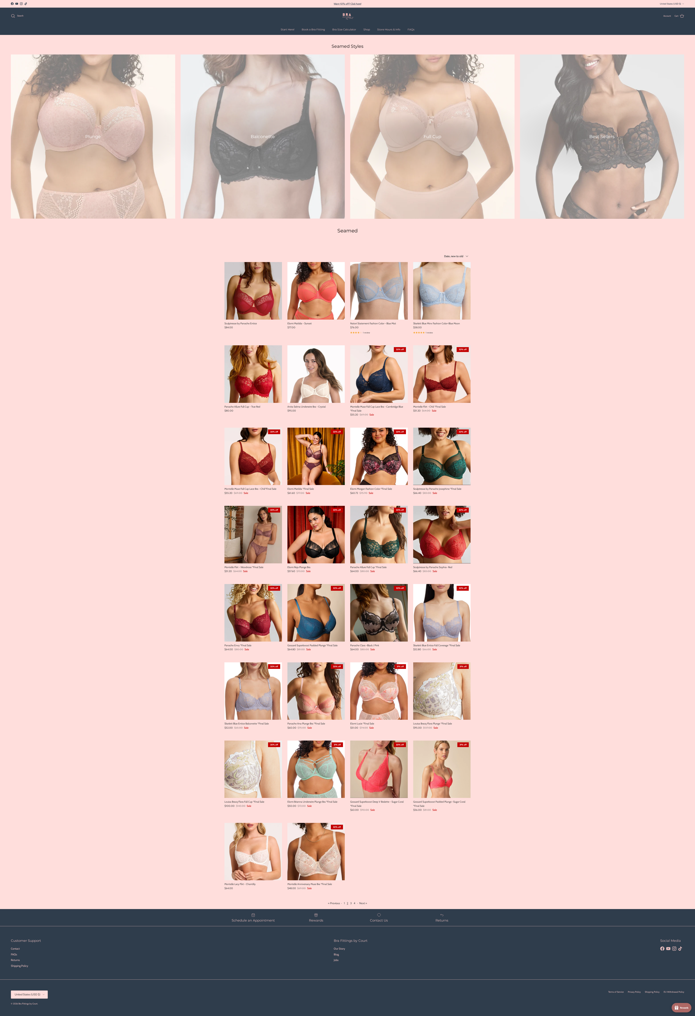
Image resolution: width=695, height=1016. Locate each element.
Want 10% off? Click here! (347, 3)
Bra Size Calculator (344, 29)
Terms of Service (616, 991)
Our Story (339, 948)
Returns (15, 960)
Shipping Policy (19, 965)
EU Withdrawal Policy (674, 991)
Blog (336, 954)
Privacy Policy (634, 991)
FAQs (411, 29)
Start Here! (287, 29)
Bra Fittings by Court (27, 1003)
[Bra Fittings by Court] (347, 16)
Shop (366, 29)
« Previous (334, 903)
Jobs (336, 960)
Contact (15, 948)
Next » (363, 903)
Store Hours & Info (388, 29)
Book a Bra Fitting (313, 29)
